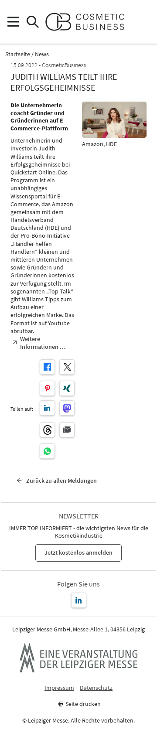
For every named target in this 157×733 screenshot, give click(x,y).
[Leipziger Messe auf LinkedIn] (78, 600)
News (42, 54)
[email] (67, 429)
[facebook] (47, 367)
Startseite (17, 54)
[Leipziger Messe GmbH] (78, 658)
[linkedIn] (47, 408)
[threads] (47, 429)
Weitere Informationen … (42, 343)
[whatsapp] (47, 451)
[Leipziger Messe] (144, 22)
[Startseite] (88, 22)
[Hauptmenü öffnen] (12, 22)
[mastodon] (67, 408)
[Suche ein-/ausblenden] (32, 22)
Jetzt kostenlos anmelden (78, 552)
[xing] (67, 388)
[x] (67, 367)
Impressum (59, 688)
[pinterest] (47, 388)
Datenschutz (96, 688)
